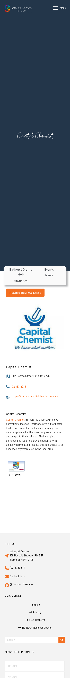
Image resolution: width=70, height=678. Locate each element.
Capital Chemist (15, 419)
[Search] (61, 640)
